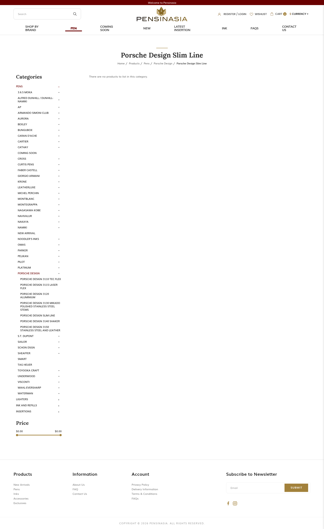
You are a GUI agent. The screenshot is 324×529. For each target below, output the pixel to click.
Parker (23, 250)
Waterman (25, 393)
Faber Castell (27, 170)
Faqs (255, 28)
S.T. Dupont (26, 336)
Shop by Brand (31, 28)
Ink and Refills (26, 405)
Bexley (22, 124)
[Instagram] (235, 503)
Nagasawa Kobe (29, 210)
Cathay (23, 147)
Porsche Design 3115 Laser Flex (39, 286)
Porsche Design (163, 63)
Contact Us (289, 28)
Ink (224, 28)
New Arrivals (22, 484)
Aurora (23, 118)
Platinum (24, 267)
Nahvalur (25, 216)
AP (19, 107)
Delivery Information (145, 489)
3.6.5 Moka (25, 92)
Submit (296, 487)
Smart (22, 359)
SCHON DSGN (26, 347)
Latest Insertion (182, 28)
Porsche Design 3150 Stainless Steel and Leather (40, 328)
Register (230, 14)
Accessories (21, 498)
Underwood (26, 376)
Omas (21, 244)
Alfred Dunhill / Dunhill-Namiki (35, 99)
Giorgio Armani (29, 176)
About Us (79, 484)
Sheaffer (24, 353)
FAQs (135, 498)
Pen (74, 28)
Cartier (23, 141)
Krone (22, 181)
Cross (22, 158)
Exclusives (20, 503)
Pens (147, 63)
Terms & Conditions (144, 494)
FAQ (75, 489)
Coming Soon (106, 28)
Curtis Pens (26, 164)
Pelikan (23, 256)
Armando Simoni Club (33, 112)
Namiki (22, 227)
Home (121, 63)
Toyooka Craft (28, 370)
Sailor (22, 341)
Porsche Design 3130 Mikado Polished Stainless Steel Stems (40, 306)
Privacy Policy (140, 484)
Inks (16, 494)
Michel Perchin (28, 193)
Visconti (24, 382)
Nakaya (23, 221)
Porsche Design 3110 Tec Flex (40, 279)
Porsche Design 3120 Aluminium (34, 295)
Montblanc (26, 198)
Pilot (21, 261)
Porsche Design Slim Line (192, 63)
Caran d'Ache (27, 135)
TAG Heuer (25, 364)
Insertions (23, 411)
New (147, 28)
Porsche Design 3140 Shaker (40, 321)
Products (134, 63)
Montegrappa (27, 204)
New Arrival (26, 233)
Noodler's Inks (28, 239)
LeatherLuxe (26, 187)
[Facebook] (228, 503)
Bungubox (25, 130)
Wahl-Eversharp (29, 387)
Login (242, 14)
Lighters (22, 399)
